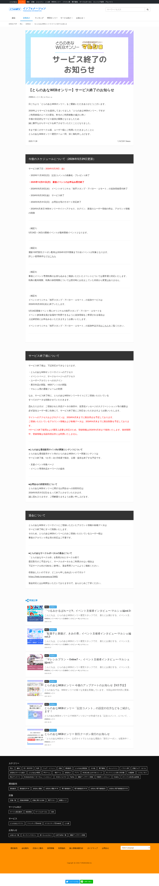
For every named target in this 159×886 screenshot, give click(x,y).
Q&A (52, 812)
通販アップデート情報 (85, 777)
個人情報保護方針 (76, 848)
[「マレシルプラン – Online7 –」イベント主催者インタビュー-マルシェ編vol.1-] (35, 662)
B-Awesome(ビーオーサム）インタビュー (38, 777)
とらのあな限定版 (81, 768)
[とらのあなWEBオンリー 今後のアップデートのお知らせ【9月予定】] (35, 688)
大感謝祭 (131, 773)
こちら (53, 256)
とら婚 (47, 2)
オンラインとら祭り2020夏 (115, 773)
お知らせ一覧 (14, 835)
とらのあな (13, 2)
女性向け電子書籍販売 (98, 788)
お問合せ (105, 848)
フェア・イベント (49, 768)
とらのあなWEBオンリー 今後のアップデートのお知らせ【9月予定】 (85, 685)
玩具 (37, 768)
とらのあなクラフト (16, 823)
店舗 (32, 2)
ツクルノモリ (142, 773)
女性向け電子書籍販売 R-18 (118, 788)
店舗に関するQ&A (38, 800)
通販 (28, 2)
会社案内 (25, 848)
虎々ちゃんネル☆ (46, 835)
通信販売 (68, 768)
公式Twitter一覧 (61, 835)
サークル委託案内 (16, 812)
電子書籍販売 (66, 788)
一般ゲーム (57, 773)
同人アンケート (15, 777)
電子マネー (52, 800)
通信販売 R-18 (24, 788)
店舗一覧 (13, 800)
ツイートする (73, 882)
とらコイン (40, 2)
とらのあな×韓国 (34, 773)
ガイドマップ (92, 848)
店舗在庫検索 (24, 800)
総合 (13, 18)
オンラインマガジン (29, 835)
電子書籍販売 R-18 (80, 788)
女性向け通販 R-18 (52, 788)
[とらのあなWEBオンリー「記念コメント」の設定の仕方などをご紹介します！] (35, 711)
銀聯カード (63, 800)
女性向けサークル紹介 (17, 773)
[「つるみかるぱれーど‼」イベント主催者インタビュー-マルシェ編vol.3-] (35, 613)
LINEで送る (88, 882)
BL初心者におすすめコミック (92, 773)
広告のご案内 (38, 848)
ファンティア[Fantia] (34, 823)
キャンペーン (113, 768)
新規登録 (29, 812)
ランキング (39, 18)
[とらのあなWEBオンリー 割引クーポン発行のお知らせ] (35, 737)
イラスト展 (66, 2)
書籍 (18, 768)
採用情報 (50, 848)
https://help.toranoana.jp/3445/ (43, 576)
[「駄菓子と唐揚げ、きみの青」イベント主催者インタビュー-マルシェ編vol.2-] (35, 636)
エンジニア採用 (98, 2)
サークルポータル (86, 2)
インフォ (22, 2)
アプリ (77, 773)
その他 (93, 768)
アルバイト (109, 2)
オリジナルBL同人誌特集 (130, 777)
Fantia (72, 777)
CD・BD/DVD (28, 768)
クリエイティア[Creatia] (53, 823)
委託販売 (14, 848)
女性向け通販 (37, 788)
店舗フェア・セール (139, 768)
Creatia (116, 777)
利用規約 (61, 848)
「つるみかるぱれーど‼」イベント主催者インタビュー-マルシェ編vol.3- (87, 610)
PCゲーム (47, 773)
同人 (11, 768)
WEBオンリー (56, 2)
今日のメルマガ (61, 777)
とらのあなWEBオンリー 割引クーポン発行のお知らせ (77, 734)
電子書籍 (75, 2)
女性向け (26, 18)
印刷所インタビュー (103, 777)
